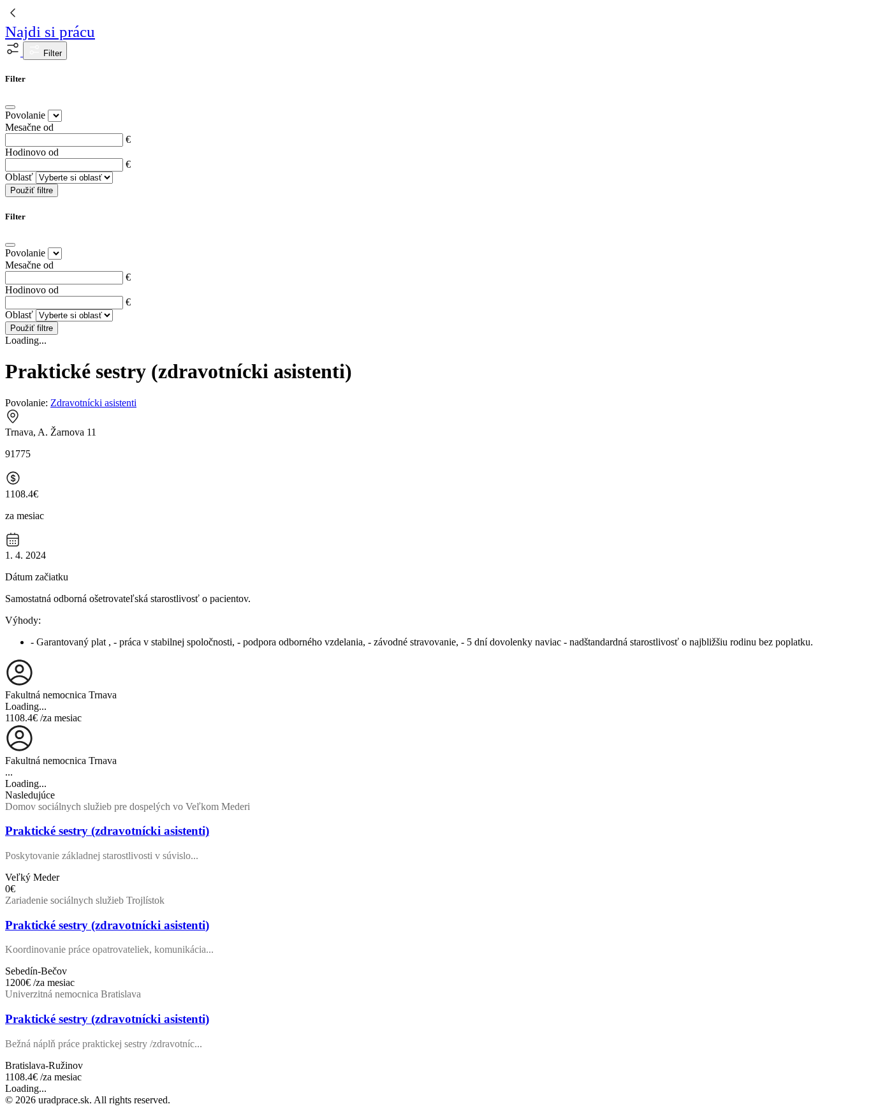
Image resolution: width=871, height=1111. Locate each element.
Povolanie (25, 115)
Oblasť (19, 177)
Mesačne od (29, 127)
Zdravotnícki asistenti (93, 402)
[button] (14, 52)
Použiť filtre (31, 190)
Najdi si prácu (50, 31)
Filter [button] (51, 53)
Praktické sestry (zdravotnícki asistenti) (107, 830)
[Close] (10, 107)
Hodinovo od (32, 152)
